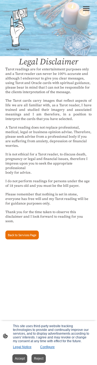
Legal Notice (22, 347)
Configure (47, 347)
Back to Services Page (22, 235)
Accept (20, 358)
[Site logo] (18, 28)
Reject (38, 358)
